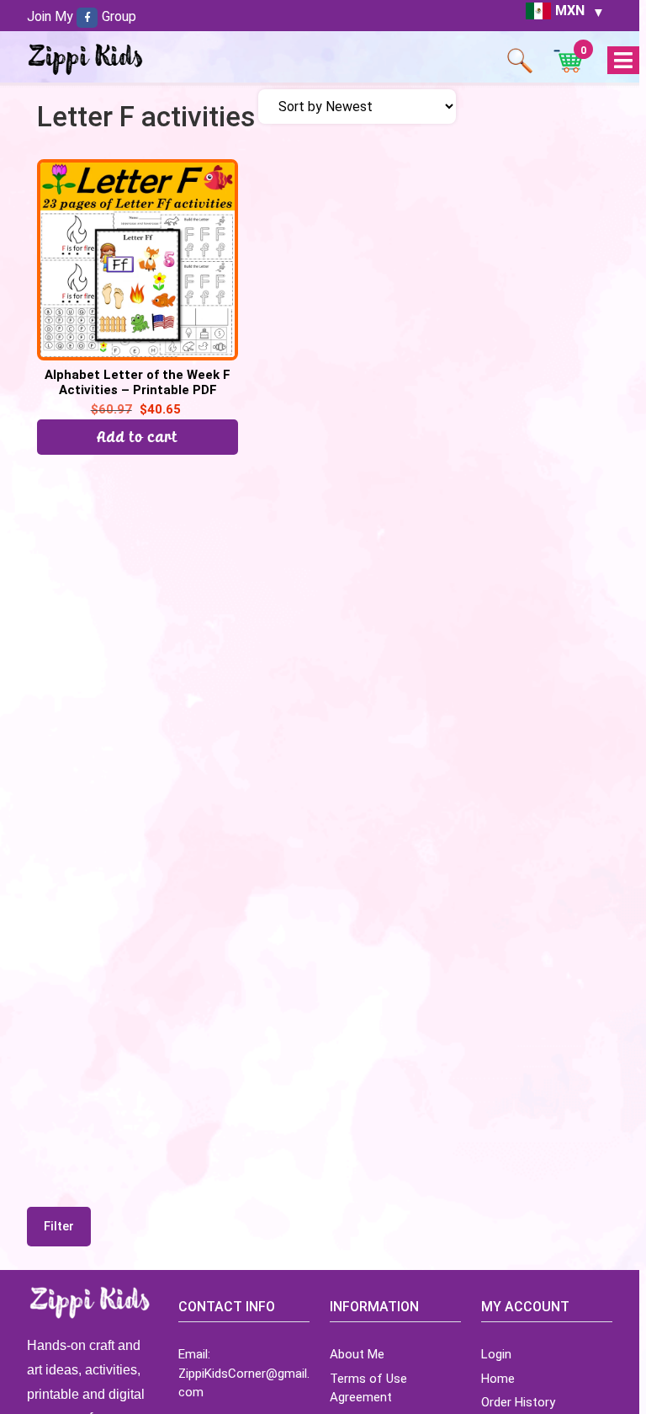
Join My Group (81, 16)
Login (496, 1354)
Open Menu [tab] (623, 61)
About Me (357, 1354)
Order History (518, 1402)
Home (498, 1378)
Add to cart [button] (138, 436)
